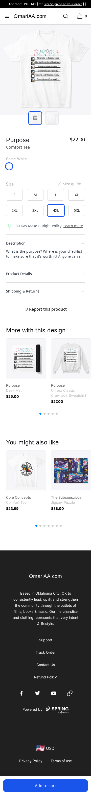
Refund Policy (45, 677)
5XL (77, 210)
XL (77, 194)
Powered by (32, 709)
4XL (56, 210)
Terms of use (61, 761)
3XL (35, 210)
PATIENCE (30, 4)
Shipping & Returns (22, 291)
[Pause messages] (84, 4)
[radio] (14, 195)
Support (45, 640)
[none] (69, 184)
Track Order (46, 652)
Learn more (73, 225)
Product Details (19, 273)
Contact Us (45, 664)
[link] (26, 359)
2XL (14, 210)
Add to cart (45, 785)
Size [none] (10, 184)
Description (16, 243)
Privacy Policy (30, 761)
